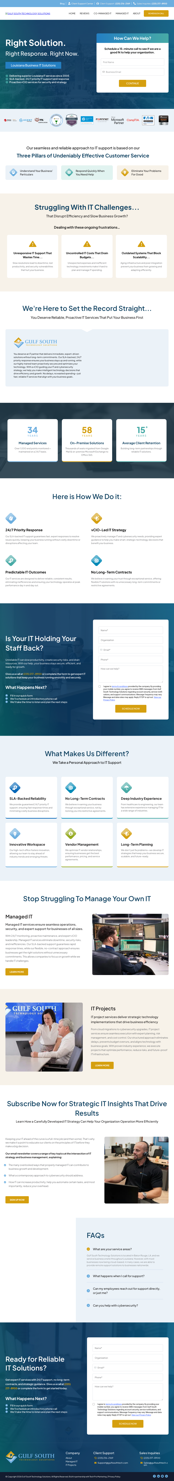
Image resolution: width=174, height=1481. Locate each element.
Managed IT (122, 13)
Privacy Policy (114, 1476)
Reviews (84, 13)
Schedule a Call (156, 13)
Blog (62, 3)
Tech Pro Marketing (98, 1476)
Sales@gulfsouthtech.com (156, 1463)
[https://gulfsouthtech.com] (27, 13)
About (136, 13)
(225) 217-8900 (32, 673)
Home (72, 13)
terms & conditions (120, 686)
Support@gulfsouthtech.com (113, 1462)
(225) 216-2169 (105, 1457)
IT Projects (71, 1464)
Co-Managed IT (102, 13)
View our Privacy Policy (141, 1415)
